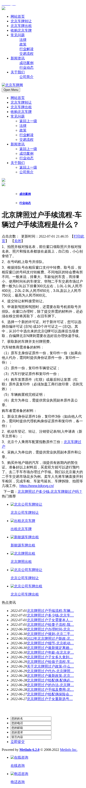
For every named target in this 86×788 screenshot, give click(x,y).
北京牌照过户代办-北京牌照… (50, 671)
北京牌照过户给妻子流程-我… (50, 624)
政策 (22, 130)
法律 (22, 126)
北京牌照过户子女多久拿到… (50, 657)
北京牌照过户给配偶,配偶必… (50, 680)
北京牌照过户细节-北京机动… (50, 643)
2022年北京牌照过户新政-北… (50, 638)
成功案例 (26, 153)
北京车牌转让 (21, 102)
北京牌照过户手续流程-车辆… (50, 611)
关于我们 (18, 163)
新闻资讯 (18, 144)
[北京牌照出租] (23, 553)
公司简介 (26, 172)
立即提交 (18, 742)
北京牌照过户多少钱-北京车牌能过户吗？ (50, 491)
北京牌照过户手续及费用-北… (50, 689)
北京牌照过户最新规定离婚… (50, 648)
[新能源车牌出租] (25, 537)
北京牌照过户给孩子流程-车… (50, 662)
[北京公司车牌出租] (26, 586)
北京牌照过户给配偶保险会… (50, 694)
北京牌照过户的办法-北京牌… (50, 685)
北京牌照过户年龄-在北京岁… (50, 652)
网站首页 (18, 98)
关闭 (17, 241)
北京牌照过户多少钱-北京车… (50, 615)
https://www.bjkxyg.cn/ (36, 486)
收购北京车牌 (21, 112)
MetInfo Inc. (68, 750)
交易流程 (26, 139)
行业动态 (26, 158)
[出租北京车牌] (23, 521)
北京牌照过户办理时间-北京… (50, 629)
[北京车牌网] (3, 9)
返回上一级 (28, 121)
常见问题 (18, 116)
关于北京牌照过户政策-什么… (50, 666)
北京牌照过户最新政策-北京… (50, 676)
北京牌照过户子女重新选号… (50, 699)
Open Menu (11, 89)
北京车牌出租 (21, 107)
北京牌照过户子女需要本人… (50, 620)
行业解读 (26, 135)
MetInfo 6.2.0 (29, 750)
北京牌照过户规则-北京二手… (50, 634)
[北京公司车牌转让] (26, 504)
